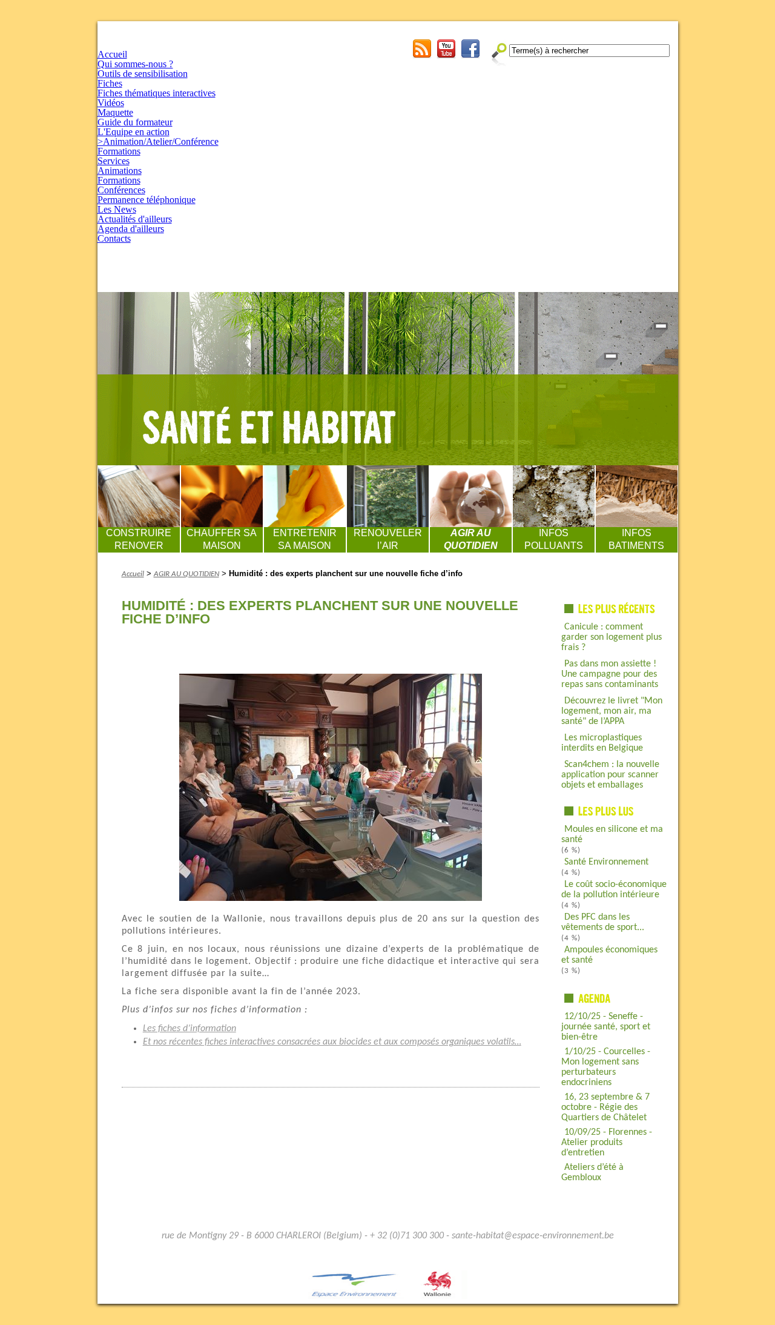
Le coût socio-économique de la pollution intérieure (614, 890)
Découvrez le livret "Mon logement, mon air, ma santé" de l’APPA (611, 711)
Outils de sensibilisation (142, 73)
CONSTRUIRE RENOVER (138, 539)
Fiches (109, 83)
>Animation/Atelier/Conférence (158, 141)
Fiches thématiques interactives (156, 93)
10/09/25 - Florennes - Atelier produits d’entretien (606, 1142)
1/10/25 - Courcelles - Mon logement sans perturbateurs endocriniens (605, 1067)
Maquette (115, 112)
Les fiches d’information (189, 1029)
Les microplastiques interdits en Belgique (602, 743)
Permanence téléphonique (146, 199)
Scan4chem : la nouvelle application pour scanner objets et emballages (610, 775)
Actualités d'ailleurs (134, 219)
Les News (116, 209)
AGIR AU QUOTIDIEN (471, 539)
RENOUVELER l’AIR (388, 539)
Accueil (112, 54)
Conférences (121, 190)
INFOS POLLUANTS (553, 539)
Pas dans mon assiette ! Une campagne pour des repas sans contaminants (609, 674)
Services (113, 161)
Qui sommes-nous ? (135, 64)
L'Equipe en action (133, 132)
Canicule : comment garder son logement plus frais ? (611, 637)
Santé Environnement (606, 862)
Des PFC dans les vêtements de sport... (602, 922)
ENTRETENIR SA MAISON (305, 539)
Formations (118, 151)
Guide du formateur (135, 122)
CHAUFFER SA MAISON (221, 539)
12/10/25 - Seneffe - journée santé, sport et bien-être (605, 1027)
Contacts (114, 238)
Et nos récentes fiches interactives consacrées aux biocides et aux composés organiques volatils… (332, 1042)
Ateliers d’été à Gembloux (592, 1173)
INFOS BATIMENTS (636, 539)
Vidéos (110, 103)
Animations (119, 170)
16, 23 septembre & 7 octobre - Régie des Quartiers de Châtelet (605, 1107)
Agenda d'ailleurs (130, 229)
